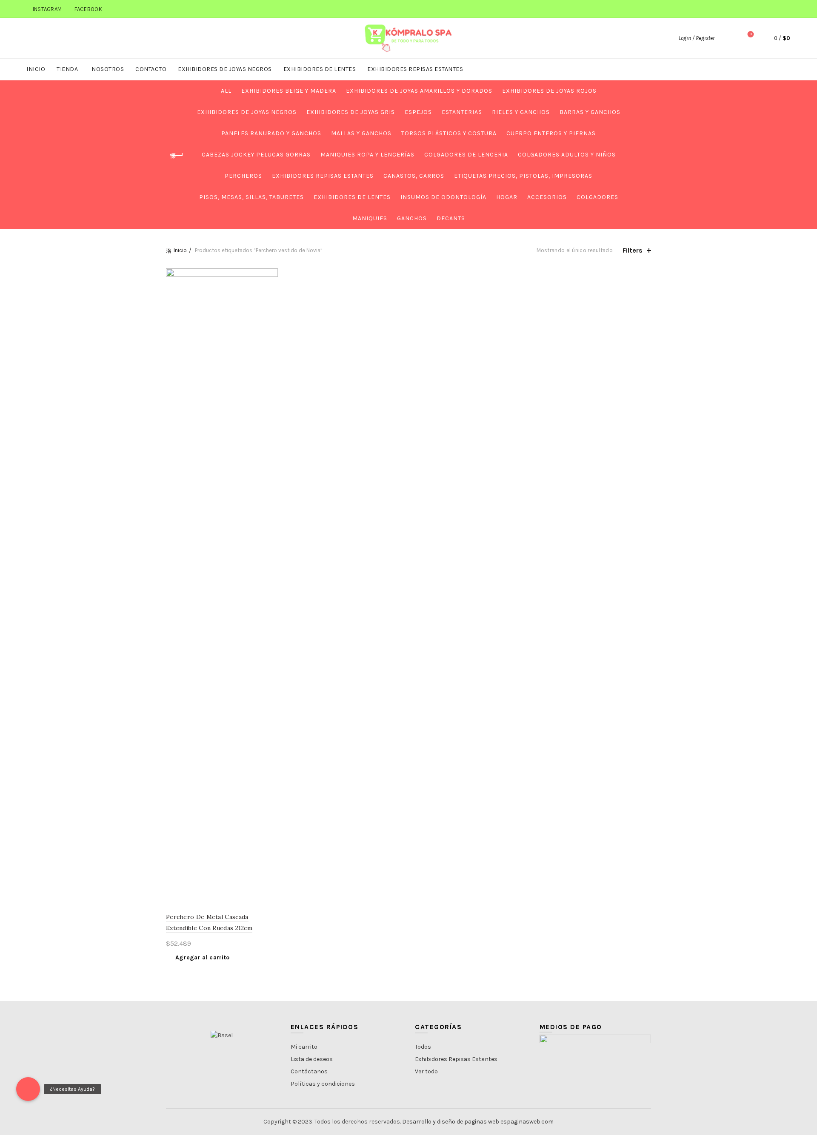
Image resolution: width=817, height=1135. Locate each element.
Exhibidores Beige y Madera (288, 90)
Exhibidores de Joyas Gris (350, 112)
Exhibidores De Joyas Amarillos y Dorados (419, 90)
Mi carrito (304, 1046)
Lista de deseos (312, 1059)
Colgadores (597, 197)
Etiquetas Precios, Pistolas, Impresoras (523, 175)
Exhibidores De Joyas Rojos (549, 90)
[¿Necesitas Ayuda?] (28, 1089)
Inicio (35, 69)
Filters (633, 250)
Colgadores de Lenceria (466, 154)
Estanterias (462, 112)
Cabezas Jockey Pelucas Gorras (256, 154)
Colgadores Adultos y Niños (567, 154)
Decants (451, 218)
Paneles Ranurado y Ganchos (271, 133)
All (226, 90)
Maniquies (369, 218)
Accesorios (547, 197)
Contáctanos (309, 1071)
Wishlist (751, 34)
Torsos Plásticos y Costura (449, 133)
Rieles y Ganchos (521, 112)
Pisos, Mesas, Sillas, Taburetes (251, 197)
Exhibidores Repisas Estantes (415, 69)
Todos (423, 1046)
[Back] (176, 155)
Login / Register (696, 38)
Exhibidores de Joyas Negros (225, 69)
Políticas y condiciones (323, 1083)
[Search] (727, 38)
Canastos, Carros (413, 175)
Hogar (506, 197)
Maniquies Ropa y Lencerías (367, 154)
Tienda (67, 69)
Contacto (150, 69)
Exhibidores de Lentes (319, 69)
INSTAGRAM (47, 9)
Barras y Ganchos (590, 112)
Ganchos (412, 218)
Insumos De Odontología (443, 197)
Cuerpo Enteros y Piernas (551, 133)
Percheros (243, 175)
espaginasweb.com (527, 1121)
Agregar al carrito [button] (202, 957)
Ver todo (426, 1071)
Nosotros (107, 69)
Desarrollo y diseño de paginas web (450, 1121)
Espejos (418, 112)
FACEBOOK (88, 9)
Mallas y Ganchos (361, 133)
